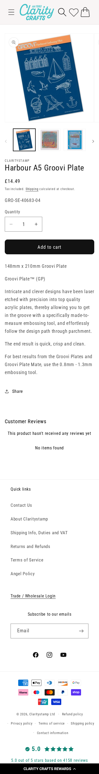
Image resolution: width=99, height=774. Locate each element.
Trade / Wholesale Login (33, 595)
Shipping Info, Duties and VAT (39, 532)
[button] (49, 768)
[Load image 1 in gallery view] (24, 140)
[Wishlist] (73, 12)
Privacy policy (21, 723)
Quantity (12, 212)
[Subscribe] (81, 631)
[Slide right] (93, 141)
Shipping (32, 189)
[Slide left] (6, 141)
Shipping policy (82, 723)
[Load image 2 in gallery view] (50, 140)
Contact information (52, 733)
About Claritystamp (29, 519)
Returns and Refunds (30, 546)
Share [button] (17, 391)
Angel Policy (23, 573)
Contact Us (21, 505)
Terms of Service (27, 560)
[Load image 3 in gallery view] (75, 140)
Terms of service (52, 723)
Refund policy (72, 714)
